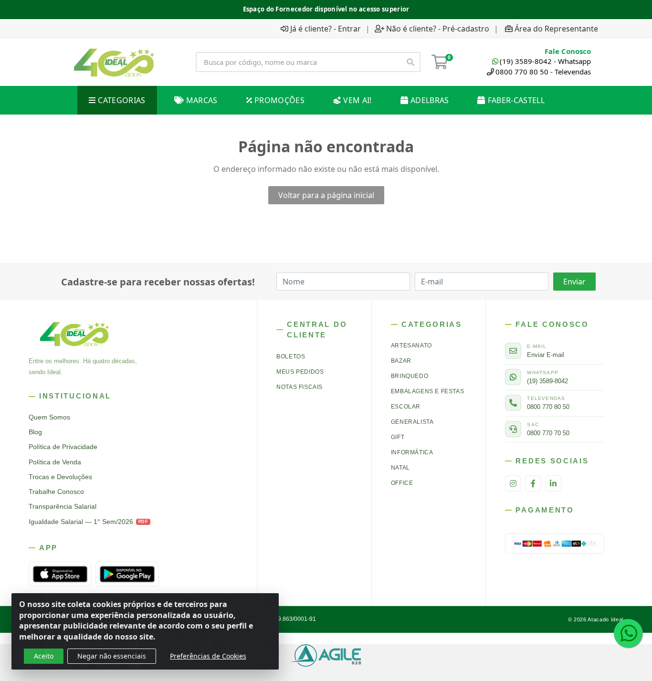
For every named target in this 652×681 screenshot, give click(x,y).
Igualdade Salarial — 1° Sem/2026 (88, 521)
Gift (397, 437)
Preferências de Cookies (208, 655)
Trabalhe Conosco (56, 491)
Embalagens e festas (427, 391)
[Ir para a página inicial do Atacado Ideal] (114, 62)
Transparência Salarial (62, 506)
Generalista (412, 422)
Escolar (406, 406)
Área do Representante (556, 28)
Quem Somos (49, 417)
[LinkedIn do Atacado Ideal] (553, 483)
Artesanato (411, 345)
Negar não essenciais (111, 655)
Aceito (43, 655)
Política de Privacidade (63, 447)
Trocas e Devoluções (60, 477)
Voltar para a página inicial (326, 195)
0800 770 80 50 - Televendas (543, 71)
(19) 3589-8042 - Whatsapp (545, 61)
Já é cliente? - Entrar (325, 28)
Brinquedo (409, 376)
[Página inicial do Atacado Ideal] (74, 333)
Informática (412, 452)
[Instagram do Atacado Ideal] (513, 483)
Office (402, 483)
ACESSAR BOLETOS (373, 8)
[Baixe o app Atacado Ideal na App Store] (60, 574)
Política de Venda (55, 462)
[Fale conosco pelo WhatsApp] (628, 633)
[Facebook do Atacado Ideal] (533, 483)
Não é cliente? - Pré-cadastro (437, 28)
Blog (35, 432)
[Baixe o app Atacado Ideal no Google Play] (126, 574)
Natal (400, 467)
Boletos (290, 356)
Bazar (401, 360)
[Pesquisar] (410, 62)
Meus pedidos (300, 371)
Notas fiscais (299, 387)
